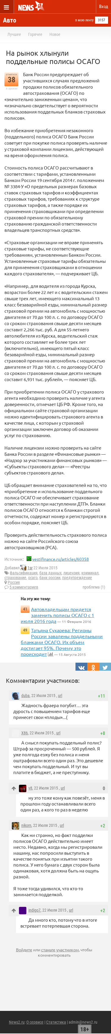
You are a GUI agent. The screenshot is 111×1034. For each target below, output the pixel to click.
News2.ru (17, 1022)
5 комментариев (23, 587)
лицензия (71, 572)
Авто (9, 20)
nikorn (26, 825)
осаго (33, 577)
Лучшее (14, 34)
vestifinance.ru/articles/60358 (60, 559)
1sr (30, 567)
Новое (54, 34)
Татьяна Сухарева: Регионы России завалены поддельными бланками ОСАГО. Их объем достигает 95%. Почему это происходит (62, 642)
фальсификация (24, 572)
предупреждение (77, 577)
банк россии (49, 577)
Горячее (35, 34)
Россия (14, 582)
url (60, 695)
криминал (90, 572)
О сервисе (35, 1022)
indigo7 (34, 910)
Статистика (56, 1022)
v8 (30, 788)
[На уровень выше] (14, 788)
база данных (50, 572)
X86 (24, 733)
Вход (103, 6)
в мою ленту (84, 20)
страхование (15, 577)
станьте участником (60, 949)
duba (25, 695)
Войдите (24, 949)
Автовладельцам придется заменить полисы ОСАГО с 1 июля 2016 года (57, 615)
